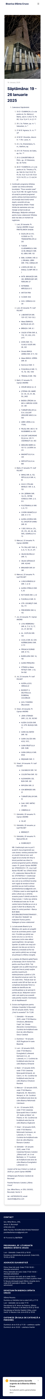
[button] (22, 47)
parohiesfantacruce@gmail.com (16, 1232)
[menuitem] (38, 4)
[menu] (34, 4)
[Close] (38, 1380)
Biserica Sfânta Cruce (17, 3)
